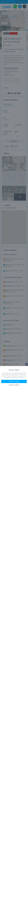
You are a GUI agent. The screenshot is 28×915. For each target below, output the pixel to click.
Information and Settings (14, 385)
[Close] (26, 364)
